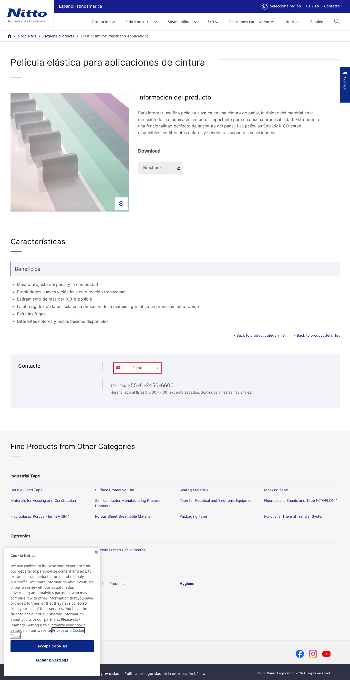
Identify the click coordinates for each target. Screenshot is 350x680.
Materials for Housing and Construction (43, 500)
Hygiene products (58, 36)
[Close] (96, 552)
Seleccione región (285, 6)
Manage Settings (52, 660)
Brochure (152, 167)
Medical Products (110, 583)
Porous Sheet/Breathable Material (123, 516)
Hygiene (187, 583)
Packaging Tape (193, 516)
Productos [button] (101, 21)
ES (317, 6)
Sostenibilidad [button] (180, 21)
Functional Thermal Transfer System (294, 516)
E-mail (137, 368)
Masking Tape (276, 490)
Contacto (332, 6)
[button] (336, 21)
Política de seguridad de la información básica (165, 673)
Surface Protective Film (114, 490)
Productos (27, 36)
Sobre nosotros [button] (139, 21)
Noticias (292, 21)
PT (308, 6)
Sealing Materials (194, 490)
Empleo (316, 21)
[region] (52, 612)
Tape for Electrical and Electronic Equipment (217, 500)
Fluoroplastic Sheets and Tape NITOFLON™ (300, 500)
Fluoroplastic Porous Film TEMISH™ (40, 516)
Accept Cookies (52, 646)
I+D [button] (211, 21)
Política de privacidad (100, 673)
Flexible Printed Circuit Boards (120, 550)
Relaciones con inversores (252, 21)
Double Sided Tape (27, 490)
